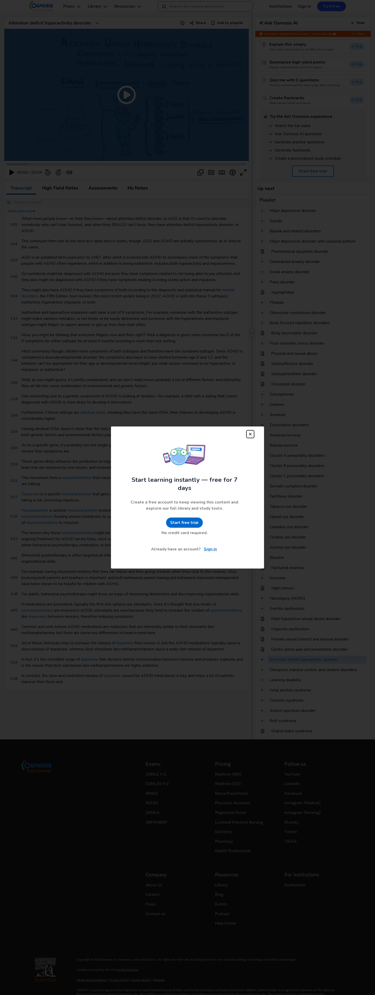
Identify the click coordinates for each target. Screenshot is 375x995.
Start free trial (184, 522)
